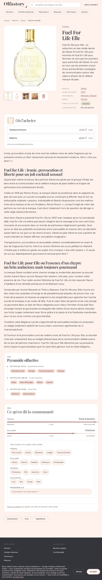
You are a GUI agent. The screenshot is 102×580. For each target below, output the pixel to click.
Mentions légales (59, 548)
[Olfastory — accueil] (15, 5)
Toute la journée (63, 452)
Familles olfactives (26, 12)
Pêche (39, 382)
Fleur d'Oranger (26, 382)
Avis (26, 519)
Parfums (9, 12)
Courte (28, 452)
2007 (83, 92)
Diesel (23, 20)
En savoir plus (18, 577)
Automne (35, 472)
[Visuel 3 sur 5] (26, 96)
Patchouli (15, 394)
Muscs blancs (28, 394)
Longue (50, 452)
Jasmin (49, 382)
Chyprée (85, 103)
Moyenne (38, 452)
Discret (24, 462)
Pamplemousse (18, 371)
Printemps (16, 472)
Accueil (6, 20)
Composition (12, 519)
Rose (14, 382)
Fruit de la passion (46, 371)
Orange (31, 371)
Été (25, 472)
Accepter (93, 572)
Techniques (71, 12)
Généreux (46, 462)
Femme (84, 99)
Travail (29, 482)
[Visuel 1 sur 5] (8, 96)
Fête (38, 482)
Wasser (93, 95)
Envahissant (59, 462)
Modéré (34, 462)
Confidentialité (58, 552)
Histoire (84, 12)
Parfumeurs (44, 12)
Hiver (45, 472)
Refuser (79, 572)
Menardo (85, 95)
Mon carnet (91, 5)
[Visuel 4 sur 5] (35, 96)
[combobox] (55, 5)
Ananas (61, 371)
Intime (14, 462)
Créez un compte (14, 507)
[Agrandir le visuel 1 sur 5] (30, 58)
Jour (13, 482)
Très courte (16, 452)
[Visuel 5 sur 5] (44, 96)
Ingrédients (40, 519)
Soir (21, 482)
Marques (57, 12)
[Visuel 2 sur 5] (17, 96)
